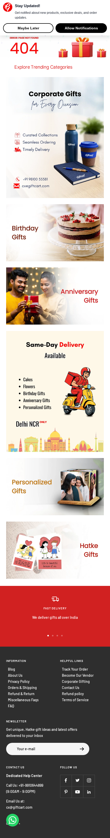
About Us (15, 675)
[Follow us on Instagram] (89, 780)
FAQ (11, 706)
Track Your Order (75, 669)
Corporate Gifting (76, 681)
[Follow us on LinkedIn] (89, 792)
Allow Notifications (81, 28)
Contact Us (70, 687)
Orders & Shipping (22, 687)
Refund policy (73, 694)
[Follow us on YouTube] (77, 792)
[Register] (82, 749)
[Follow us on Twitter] (77, 780)
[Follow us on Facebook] (66, 780)
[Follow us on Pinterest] (66, 792)
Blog (11, 669)
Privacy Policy (19, 681)
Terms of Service (75, 700)
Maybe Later (28, 28)
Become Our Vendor (78, 675)
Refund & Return (21, 694)
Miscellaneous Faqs (23, 700)
